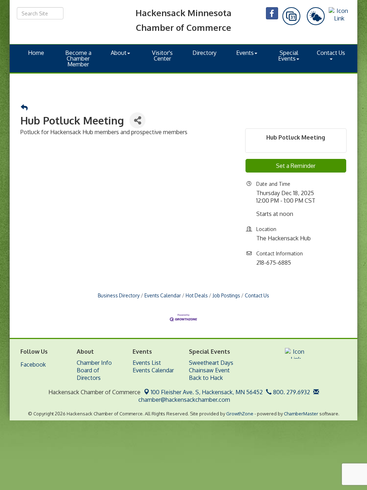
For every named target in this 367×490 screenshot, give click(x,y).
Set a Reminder (295, 165)
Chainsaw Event (209, 370)
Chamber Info (94, 362)
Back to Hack (206, 377)
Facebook (33, 364)
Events (245, 52)
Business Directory (119, 295)
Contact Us (331, 52)
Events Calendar (162, 295)
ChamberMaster (301, 413)
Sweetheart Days (211, 362)
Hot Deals (197, 295)
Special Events (288, 55)
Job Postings (226, 295)
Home (36, 52)
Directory (204, 52)
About (119, 52)
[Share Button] (137, 120)
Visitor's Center (162, 55)
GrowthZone (239, 413)
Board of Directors (89, 374)
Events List (147, 362)
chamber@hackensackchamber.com (183, 399)
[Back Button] (24, 107)
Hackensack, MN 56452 (207, 392)
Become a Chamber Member (78, 58)
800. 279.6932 (291, 392)
